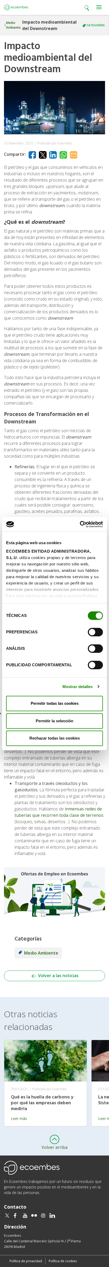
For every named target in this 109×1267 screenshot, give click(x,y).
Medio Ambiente (13, 25)
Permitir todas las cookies (55, 703)
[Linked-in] (53, 155)
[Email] (74, 155)
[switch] (95, 632)
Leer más (19, 1118)
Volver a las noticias (58, 975)
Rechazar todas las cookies (54, 738)
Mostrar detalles (77, 686)
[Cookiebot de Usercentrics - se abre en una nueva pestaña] (80, 524)
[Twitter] (43, 155)
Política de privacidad (26, 1261)
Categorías (96, 25)
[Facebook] (32, 155)
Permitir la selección (54, 721)
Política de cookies (63, 1261)
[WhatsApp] (63, 155)
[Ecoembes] (16, 7)
